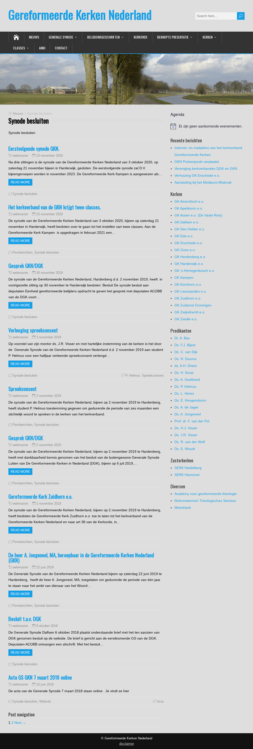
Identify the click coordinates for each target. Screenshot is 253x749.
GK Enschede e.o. (188, 243)
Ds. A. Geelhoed (187, 380)
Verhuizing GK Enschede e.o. (197, 175)
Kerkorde (141, 37)
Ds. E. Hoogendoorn (190, 400)
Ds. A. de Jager (186, 407)
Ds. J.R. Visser (185, 435)
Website (45, 701)
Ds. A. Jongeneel (187, 414)
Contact (61, 47)
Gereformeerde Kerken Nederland (80, 14)
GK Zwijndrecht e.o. (189, 312)
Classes (19, 47)
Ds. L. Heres (184, 393)
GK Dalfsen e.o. (186, 222)
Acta (160, 701)
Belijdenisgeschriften (103, 37)
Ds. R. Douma (185, 359)
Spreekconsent (153, 375)
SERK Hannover (187, 475)
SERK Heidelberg (188, 468)
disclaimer (126, 744)
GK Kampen (183, 277)
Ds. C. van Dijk (185, 352)
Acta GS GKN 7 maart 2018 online (40, 677)
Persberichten (22, 252)
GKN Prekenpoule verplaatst (196, 162)
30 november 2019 (49, 273)
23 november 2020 (49, 155)
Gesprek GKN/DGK (25, 265)
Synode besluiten (25, 194)
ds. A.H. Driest (185, 366)
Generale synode (61, 37)
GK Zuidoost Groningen (192, 305)
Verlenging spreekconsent (33, 330)
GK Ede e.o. (183, 236)
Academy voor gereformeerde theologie (205, 494)
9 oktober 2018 (47, 626)
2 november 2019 (48, 396)
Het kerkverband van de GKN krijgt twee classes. (54, 207)
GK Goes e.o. (185, 250)
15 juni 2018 (45, 684)
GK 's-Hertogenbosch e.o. (194, 271)
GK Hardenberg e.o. (190, 257)
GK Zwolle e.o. (185, 319)
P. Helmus (133, 375)
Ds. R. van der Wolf (189, 442)
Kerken (207, 37)
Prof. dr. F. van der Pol (191, 421)
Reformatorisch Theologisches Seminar (205, 501)
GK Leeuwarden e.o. (190, 291)
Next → (20, 723)
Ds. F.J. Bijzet (184, 345)
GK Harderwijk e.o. (189, 264)
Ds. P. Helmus (185, 386)
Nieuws (34, 37)
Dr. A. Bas (182, 338)
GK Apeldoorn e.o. (188, 208)
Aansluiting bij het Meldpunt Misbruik (203, 182)
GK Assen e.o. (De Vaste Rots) (198, 215)
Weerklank (182, 508)
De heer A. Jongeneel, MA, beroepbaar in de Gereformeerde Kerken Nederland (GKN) (81, 557)
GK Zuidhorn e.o (187, 298)
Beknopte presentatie (173, 37)
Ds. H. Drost (183, 373)
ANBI (42, 47)
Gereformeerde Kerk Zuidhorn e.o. (40, 496)
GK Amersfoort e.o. (189, 201)
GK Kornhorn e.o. (188, 284)
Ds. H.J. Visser (185, 428)
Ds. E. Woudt (184, 449)
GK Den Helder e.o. (189, 229)
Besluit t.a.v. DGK (24, 618)
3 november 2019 (48, 337)
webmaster (20, 155)
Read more (20, 182)
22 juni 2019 (45, 567)
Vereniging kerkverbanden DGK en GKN (205, 169)
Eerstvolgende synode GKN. (33, 148)
